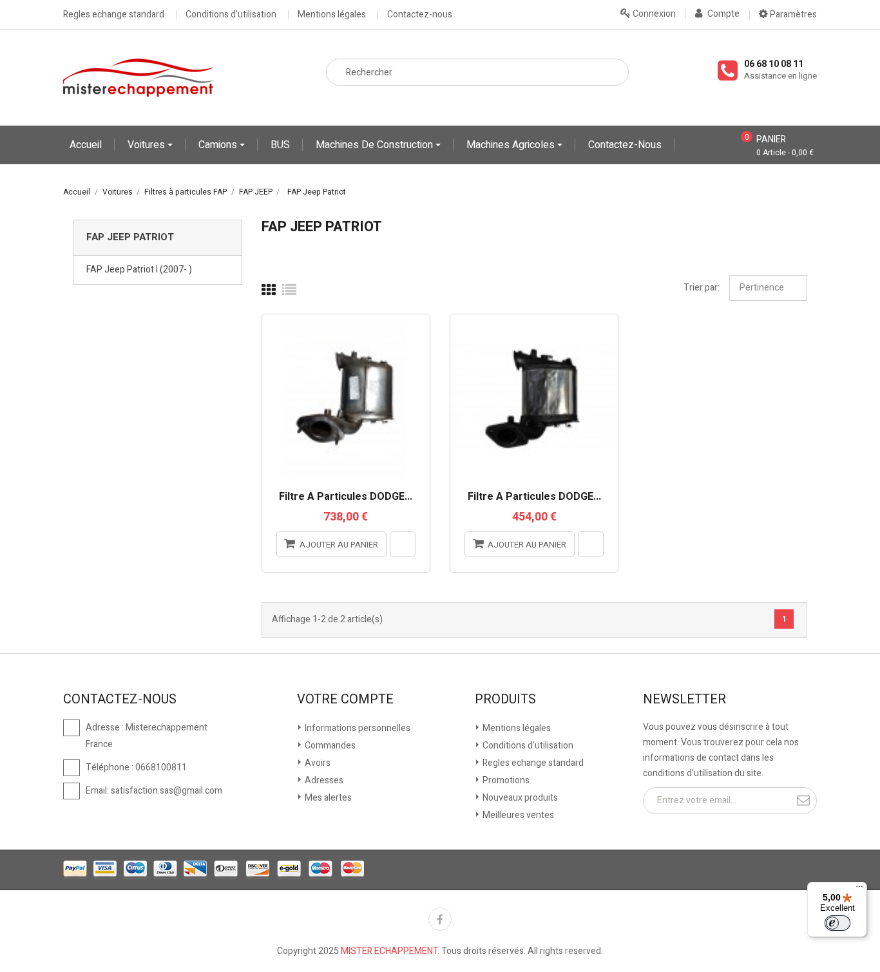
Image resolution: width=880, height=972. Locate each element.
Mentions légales (332, 14)
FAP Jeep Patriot (130, 237)
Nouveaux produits (519, 798)
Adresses (323, 780)
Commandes (329, 745)
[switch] (837, 923)
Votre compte (345, 699)
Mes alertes (327, 798)
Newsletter (684, 699)
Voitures (147, 145)
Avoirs (316, 763)
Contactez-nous (419, 14)
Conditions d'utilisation (231, 14)
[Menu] (859, 889)
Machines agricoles (511, 145)
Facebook (440, 919)
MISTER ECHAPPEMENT (389, 951)
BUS (280, 145)
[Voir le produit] (403, 544)
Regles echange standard (113, 14)
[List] (289, 290)
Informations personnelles (356, 728)
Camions (219, 145)
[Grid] (269, 290)
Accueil (86, 145)
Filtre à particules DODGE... (345, 497)
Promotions (505, 780)
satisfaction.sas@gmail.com (166, 790)
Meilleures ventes (517, 815)
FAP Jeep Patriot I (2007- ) (139, 269)
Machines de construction (375, 145)
